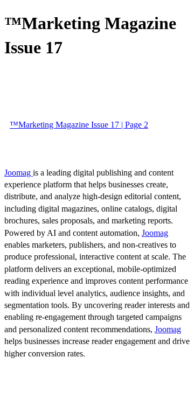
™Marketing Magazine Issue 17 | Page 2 (79, 124)
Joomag (18, 172)
